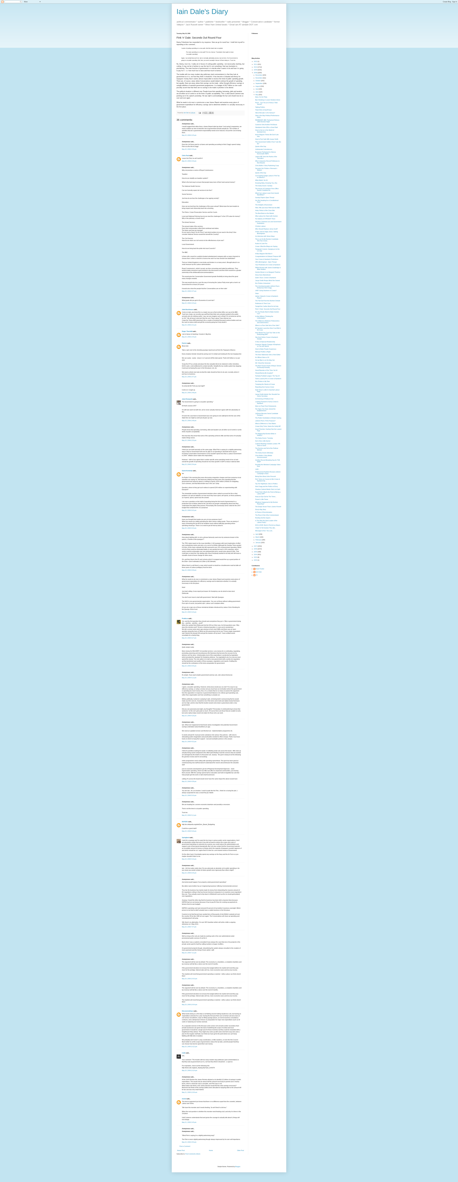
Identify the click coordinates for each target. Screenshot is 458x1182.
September (259, 83)
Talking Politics (260, 107)
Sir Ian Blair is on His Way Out (265, 360)
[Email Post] (199, 112)
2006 (256, 549)
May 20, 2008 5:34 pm (189, 859)
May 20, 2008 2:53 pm (189, 440)
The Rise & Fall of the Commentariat (267, 515)
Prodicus (185, 618)
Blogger (237, 1166)
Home (211, 1150)
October (258, 81)
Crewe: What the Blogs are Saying (266, 246)
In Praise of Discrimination (263, 512)
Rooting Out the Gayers (262, 518)
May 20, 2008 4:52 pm (189, 741)
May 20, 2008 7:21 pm (189, 953)
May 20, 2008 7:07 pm (189, 927)
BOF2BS (185, 822)
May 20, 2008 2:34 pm (189, 161)
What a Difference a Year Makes (265, 423)
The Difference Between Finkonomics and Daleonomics (267, 321)
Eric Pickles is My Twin (262, 381)
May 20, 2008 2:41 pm (189, 325)
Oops (257, 293)
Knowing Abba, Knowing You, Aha (266, 183)
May (257, 95)
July (256, 89)
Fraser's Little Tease (261, 499)
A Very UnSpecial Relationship (265, 342)
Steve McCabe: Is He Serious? (265, 113)
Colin (183, 1053)
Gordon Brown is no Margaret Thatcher (267, 272)
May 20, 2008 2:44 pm (189, 337)
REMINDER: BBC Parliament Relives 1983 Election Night (267, 121)
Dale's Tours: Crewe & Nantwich (265, 278)
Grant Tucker (260, 569)
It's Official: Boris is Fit (262, 357)
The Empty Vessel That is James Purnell (268, 506)
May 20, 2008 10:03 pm (189, 979)
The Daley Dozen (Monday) (264, 453)
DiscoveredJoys (187, 1011)
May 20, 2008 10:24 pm (189, 1070)
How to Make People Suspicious (265, 349)
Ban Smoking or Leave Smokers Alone (267, 100)
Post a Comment (185, 1146)
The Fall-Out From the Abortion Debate (267, 301)
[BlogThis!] (206, 113)
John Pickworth (187, 399)
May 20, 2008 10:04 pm (189, 1004)
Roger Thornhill (187, 331)
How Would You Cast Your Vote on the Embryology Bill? (267, 333)
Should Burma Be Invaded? (264, 373)
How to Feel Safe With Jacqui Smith (266, 139)
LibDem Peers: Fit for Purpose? (265, 421)
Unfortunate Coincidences (263, 149)
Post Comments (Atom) (192, 1154)
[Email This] (203, 113)
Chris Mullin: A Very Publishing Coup (267, 165)
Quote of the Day (260, 146)
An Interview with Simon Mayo (265, 236)
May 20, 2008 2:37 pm (189, 291)
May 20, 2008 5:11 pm (189, 815)
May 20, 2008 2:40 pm (189, 303)
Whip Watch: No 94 (261, 180)
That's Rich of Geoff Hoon (263, 110)
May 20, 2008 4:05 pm (189, 666)
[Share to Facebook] (210, 113)
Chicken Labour (260, 226)
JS (257, 575)
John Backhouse (187, 309)
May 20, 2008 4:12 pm (189, 678)
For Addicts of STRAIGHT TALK (265, 219)
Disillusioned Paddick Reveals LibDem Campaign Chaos (268, 472)
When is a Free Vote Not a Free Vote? (267, 325)
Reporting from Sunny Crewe (264, 387)
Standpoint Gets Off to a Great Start (266, 127)
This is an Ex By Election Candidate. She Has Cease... (267, 240)
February (258, 540)
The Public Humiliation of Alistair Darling (268, 418)
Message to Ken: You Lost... (264, 531)
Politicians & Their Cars (262, 303)
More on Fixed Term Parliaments (265, 406)
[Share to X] (208, 113)
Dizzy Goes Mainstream (263, 275)
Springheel (185, 837)
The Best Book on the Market (264, 213)
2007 (256, 546)
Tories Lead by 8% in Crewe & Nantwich (268, 379)
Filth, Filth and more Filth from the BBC (267, 208)
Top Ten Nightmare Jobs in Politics (266, 484)
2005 (256, 552)
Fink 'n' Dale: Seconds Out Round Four (267, 309)
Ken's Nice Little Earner (262, 441)
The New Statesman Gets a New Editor (267, 355)
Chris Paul (185, 155)
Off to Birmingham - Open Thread (266, 262)
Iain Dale (259, 572)
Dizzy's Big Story (260, 509)
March (257, 537)
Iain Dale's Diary (202, 12)
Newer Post (181, 1150)
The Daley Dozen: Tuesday (264, 438)
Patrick (184, 343)
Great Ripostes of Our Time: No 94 (266, 370)
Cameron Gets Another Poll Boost (266, 124)
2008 (256, 73)
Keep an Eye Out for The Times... (265, 496)
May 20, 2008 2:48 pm (189, 392)
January (258, 542)
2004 (256, 554)
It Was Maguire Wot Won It (263, 254)
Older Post (240, 1150)
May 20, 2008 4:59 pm (189, 781)
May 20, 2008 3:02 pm (189, 510)
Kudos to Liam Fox (261, 243)
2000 (256, 560)
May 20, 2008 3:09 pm (189, 570)
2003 (256, 557)
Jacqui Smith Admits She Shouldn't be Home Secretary (267, 395)
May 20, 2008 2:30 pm (189, 149)
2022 (256, 61)
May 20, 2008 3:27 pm (189, 638)
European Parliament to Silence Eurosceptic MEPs (265, 153)
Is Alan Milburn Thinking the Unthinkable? (264, 317)
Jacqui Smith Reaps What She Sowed (267, 280)
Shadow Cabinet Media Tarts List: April (267, 489)
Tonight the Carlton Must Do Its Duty (266, 306)
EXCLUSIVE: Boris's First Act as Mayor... (268, 525)
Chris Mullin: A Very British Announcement (263, 456)
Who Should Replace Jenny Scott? (266, 229)
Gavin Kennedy (187, 471)
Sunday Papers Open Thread (264, 197)
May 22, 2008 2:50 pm (189, 1142)
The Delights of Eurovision (263, 205)
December (259, 75)
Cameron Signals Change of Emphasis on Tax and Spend (268, 345)
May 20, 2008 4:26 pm (189, 716)
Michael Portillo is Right (263, 352)
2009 (256, 70)
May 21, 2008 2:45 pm (189, 1122)
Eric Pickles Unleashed (262, 283)
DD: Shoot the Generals (263, 363)
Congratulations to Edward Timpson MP (268, 256)
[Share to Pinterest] (212, 113)
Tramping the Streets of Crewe (265, 384)
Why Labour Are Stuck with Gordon (266, 216)
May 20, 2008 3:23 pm (189, 612)
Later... (257, 469)
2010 (256, 67)
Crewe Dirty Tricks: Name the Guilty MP (268, 426)
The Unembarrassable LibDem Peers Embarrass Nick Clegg (267, 287)
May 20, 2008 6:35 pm (189, 873)
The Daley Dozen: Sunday (263, 186)
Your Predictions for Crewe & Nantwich (267, 265)
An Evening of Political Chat (264, 399)
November (259, 78)
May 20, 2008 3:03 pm (189, 528)
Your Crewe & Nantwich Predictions (266, 259)
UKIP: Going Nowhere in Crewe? (266, 290)
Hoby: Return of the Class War (265, 210)
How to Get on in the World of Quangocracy (264, 131)
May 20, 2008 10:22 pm (189, 1046)
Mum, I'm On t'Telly (261, 97)
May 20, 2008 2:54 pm (189, 464)
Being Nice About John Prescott (265, 476)
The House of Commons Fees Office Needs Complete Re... (267, 189)
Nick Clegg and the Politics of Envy (266, 486)
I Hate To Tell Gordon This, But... (265, 528)
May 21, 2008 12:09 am (189, 1092)
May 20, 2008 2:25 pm (189, 135)
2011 (256, 64)
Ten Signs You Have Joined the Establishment (265, 410)
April (257, 534)
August (257, 86)
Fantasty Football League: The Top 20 (267, 376)
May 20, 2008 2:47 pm (189, 377)
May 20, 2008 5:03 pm (189, 795)
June (257, 92)
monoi (184, 1099)
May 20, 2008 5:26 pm (189, 831)
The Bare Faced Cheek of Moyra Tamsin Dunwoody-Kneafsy (268, 366)
